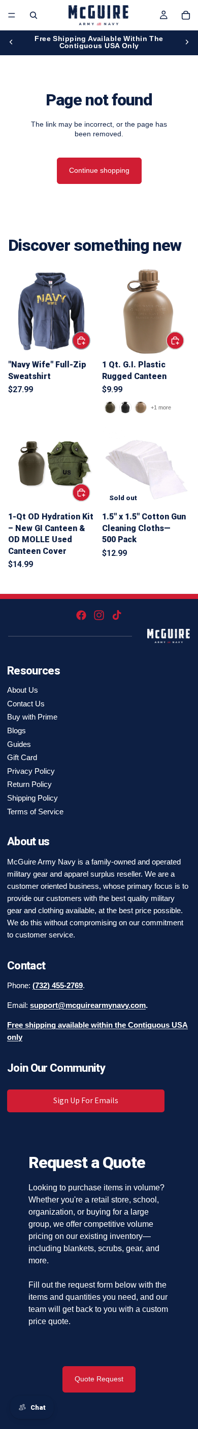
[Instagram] (99, 615)
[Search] (33, 15)
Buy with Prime (32, 716)
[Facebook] (81, 615)
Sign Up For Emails (85, 1100)
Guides (19, 744)
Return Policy (29, 784)
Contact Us (26, 703)
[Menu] (11, 15)
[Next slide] (187, 42)
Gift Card (22, 757)
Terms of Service (35, 811)
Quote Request (99, 1379)
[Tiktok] (117, 615)
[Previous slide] (11, 42)
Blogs (16, 730)
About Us (22, 690)
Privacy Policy (31, 771)
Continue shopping (99, 170)
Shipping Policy (32, 798)
